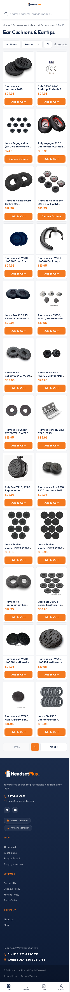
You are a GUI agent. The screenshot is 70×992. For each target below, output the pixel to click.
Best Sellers (10, 852)
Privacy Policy (10, 976)
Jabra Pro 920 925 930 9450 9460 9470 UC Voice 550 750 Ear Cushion (18, 320)
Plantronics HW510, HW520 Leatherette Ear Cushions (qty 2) (17, 662)
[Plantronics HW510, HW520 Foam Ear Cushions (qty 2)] (18, 239)
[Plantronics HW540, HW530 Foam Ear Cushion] (18, 697)
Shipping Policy (12, 888)
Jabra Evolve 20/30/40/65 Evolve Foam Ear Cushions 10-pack (50, 549)
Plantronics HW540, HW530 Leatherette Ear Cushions (50, 662)
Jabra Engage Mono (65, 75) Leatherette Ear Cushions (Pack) (17, 146)
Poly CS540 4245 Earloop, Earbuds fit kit (50, 89)
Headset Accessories (42, 25)
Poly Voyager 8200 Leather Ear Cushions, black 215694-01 (51, 146)
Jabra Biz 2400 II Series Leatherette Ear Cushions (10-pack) (49, 606)
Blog (6, 925)
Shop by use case (13, 864)
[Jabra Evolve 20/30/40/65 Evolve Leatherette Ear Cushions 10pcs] (18, 525)
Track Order (10, 900)
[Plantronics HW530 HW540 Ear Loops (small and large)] (51, 239)
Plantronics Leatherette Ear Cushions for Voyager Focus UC (18, 91)
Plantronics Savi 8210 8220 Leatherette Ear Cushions (51, 490)
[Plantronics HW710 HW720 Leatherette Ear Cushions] (51, 353)
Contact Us (10, 883)
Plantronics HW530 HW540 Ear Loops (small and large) (49, 261)
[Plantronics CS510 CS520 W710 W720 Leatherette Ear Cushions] (18, 410)
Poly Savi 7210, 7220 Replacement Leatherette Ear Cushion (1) (17, 492)
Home (6, 25)
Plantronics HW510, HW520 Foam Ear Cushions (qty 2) (17, 261)
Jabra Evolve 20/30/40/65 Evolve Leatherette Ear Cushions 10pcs (17, 549)
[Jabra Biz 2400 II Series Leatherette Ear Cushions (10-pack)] (51, 582)
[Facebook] (7, 810)
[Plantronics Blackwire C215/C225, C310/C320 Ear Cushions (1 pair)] (18, 181)
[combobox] (35, 14)
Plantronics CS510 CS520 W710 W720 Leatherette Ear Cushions (16, 434)
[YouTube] (15, 810)
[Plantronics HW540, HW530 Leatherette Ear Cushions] (51, 640)
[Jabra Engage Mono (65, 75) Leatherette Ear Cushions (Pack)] (18, 124)
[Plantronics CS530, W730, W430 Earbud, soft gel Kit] (51, 296)
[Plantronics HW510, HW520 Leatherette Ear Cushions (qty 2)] (18, 640)
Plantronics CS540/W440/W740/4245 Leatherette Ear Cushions (18, 377)
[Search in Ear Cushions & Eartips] (48, 44)
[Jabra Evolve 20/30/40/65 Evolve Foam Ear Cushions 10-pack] (51, 525)
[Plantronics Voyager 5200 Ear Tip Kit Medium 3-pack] (51, 181)
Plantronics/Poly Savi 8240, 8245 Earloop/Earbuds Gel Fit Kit (51, 434)
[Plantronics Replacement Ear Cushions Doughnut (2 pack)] (18, 582)
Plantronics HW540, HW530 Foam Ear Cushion (17, 719)
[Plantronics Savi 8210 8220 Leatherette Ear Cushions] (51, 468)
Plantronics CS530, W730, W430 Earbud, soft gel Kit (51, 318)
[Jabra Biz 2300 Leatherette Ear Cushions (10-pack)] (51, 697)
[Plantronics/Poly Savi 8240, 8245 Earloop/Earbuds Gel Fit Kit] (51, 410)
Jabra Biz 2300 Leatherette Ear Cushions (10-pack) (49, 719)
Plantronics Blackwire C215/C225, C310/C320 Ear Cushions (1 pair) (18, 205)
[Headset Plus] (34, 4)
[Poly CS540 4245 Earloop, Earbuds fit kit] (51, 67)
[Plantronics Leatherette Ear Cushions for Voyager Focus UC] (18, 67)
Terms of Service (29, 976)
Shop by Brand (12, 858)
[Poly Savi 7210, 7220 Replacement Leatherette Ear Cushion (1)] (18, 468)
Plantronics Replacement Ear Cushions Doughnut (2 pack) (18, 606)
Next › (54, 747)
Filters (13, 44)
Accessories (20, 25)
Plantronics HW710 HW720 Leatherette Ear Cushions (50, 376)
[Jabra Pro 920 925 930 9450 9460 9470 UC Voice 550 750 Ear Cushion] (18, 296)
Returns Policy (11, 894)
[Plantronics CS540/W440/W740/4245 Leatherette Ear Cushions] (18, 353)
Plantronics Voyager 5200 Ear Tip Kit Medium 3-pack (50, 204)
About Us (9, 919)
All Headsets (10, 847)
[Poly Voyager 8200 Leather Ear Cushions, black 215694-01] (51, 124)
